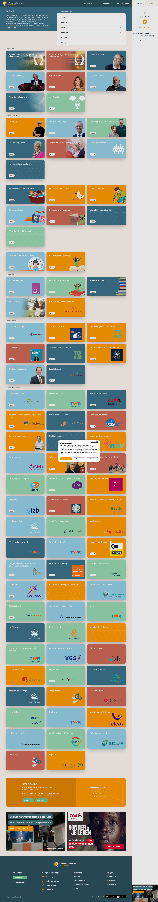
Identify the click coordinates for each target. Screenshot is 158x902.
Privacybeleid (94, 442)
